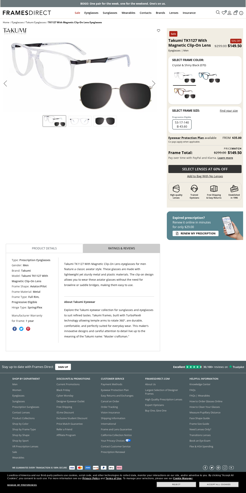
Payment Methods (111, 384)
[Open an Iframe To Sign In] (229, 12)
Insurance (189, 13)
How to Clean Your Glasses (204, 407)
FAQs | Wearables (199, 395)
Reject (176, 484)
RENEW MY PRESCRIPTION (198, 233)
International (108, 423)
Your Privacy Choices (113, 440)
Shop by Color (20, 423)
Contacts (145, 13)
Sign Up (63, 367)
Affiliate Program (66, 435)
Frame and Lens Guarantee (116, 429)
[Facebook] (205, 467)
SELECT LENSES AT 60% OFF (205, 169)
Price (233, 148)
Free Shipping (64, 407)
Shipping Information (113, 418)
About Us (150, 384)
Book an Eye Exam (199, 440)
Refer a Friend (64, 429)
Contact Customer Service (115, 446)
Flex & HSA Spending (201, 446)
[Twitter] (211, 467)
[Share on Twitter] (21, 329)
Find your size (229, 110)
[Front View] (79, 121)
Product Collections (23, 418)
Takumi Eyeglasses (36, 22)
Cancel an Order (110, 401)
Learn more (225, 158)
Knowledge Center (199, 384)
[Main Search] (218, 12)
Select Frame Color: (188, 60)
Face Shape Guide (199, 418)
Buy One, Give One (155, 410)
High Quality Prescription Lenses (163, 399)
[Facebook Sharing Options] (14, 329)
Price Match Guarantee (70, 423)
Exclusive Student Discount (72, 418)
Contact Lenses (21, 412)
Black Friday (63, 390)
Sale (77, 13)
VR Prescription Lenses (25, 446)
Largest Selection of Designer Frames (161, 391)
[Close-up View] (105, 121)
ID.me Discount (65, 412)
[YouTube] (231, 467)
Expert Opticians (154, 405)
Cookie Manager (183, 478)
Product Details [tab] (44, 248)
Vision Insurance (110, 412)
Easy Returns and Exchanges (117, 395)
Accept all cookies (219, 484)
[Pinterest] (218, 467)
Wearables (128, 13)
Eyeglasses (91, 13)
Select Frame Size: (186, 110)
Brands (160, 13)
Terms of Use (113, 478)
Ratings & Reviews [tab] (121, 248)
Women (16, 390)
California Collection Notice (116, 435)
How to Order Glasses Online (205, 401)
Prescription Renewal (113, 452)
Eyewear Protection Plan (186, 138)
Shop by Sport (20, 440)
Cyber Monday (65, 395)
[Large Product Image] (80, 75)
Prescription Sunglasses (25, 407)
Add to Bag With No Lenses (205, 176)
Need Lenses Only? (200, 429)
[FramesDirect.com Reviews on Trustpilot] (193, 367)
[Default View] (54, 121)
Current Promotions (68, 384)
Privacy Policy (91, 478)
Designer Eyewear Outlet (71, 401)
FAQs (192, 390)
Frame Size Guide (199, 423)
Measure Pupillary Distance (204, 412)
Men (14, 384)
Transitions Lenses (200, 435)
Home (6, 22)
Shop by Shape (20, 435)
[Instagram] (225, 467)
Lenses (173, 13)
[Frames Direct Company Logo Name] (27, 12)
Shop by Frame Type (24, 429)
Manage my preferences (22, 485)
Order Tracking (109, 407)
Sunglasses (110, 13)
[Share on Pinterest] (28, 329)
